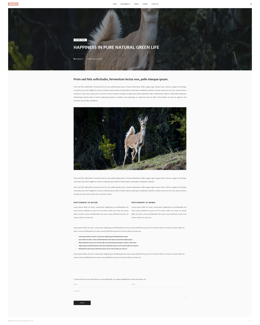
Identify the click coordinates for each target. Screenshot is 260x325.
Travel (83, 40)
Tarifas (136, 4)
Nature (77, 40)
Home (115, 4)
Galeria (145, 4)
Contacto (155, 4)
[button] (76, 138)
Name (75, 284)
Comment (77, 291)
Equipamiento (125, 4)
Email (133, 284)
